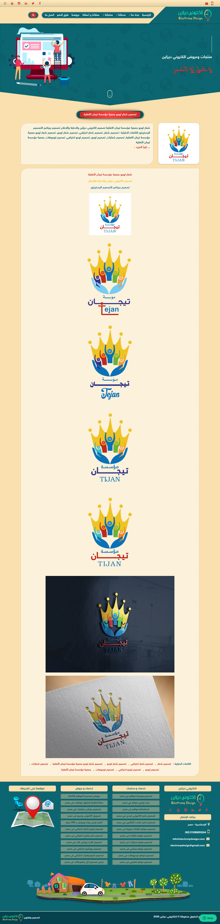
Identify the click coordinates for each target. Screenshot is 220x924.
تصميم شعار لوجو (116, 764)
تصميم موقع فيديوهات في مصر (136, 855)
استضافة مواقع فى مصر (136, 809)
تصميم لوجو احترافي (130, 770)
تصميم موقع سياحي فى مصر (136, 849)
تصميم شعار (164, 764)
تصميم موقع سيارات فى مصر (136, 842)
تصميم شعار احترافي (142, 764)
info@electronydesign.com (189, 839)
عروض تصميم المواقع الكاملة (84, 796)
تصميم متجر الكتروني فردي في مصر (136, 816)
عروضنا (76, 15)
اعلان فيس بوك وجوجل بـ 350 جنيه (84, 822)
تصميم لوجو (152, 770)
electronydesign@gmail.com (187, 845)
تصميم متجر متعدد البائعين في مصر (136, 822)
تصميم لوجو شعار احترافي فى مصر (84, 829)
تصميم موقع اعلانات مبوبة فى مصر (136, 829)
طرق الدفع (63, 15)
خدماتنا (121, 15)
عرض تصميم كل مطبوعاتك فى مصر (84, 862)
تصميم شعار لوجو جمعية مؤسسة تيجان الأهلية (77, 764)
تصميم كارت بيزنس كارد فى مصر (84, 842)
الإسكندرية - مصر (197, 824)
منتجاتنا (108, 15)
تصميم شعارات (39, 764)
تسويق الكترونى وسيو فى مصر (84, 816)
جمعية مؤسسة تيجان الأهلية (104, 174)
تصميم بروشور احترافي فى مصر (84, 849)
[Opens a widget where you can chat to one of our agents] (208, 918)
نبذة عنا (134, 15)
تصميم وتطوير (31, 917)
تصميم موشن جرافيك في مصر (84, 809)
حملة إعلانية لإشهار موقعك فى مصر (84, 802)
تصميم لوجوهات (105, 770)
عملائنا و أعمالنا (91, 15)
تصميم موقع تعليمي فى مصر (136, 862)
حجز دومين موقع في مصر (136, 802)
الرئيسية (146, 15)
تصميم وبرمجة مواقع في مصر (136, 796)
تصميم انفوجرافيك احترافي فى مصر (84, 855)
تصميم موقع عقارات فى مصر (136, 835)
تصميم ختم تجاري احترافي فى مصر (84, 835)
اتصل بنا (49, 15)
